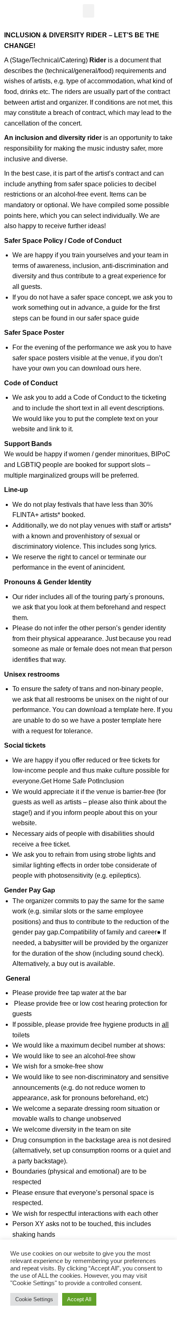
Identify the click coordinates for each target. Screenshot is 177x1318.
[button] (88, 11)
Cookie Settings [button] (34, 1299)
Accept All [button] (79, 1299)
